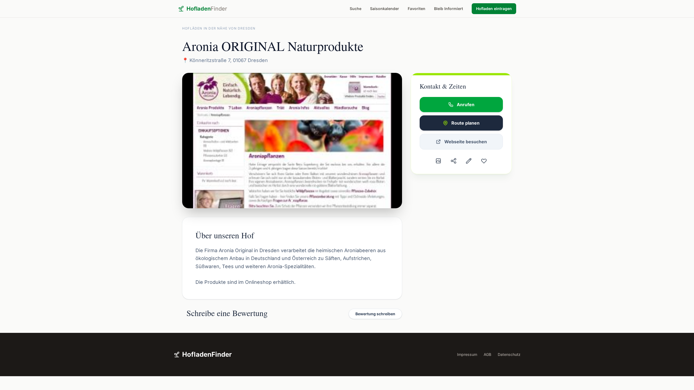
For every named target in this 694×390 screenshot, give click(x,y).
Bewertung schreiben (375, 313)
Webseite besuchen (465, 141)
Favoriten (416, 8)
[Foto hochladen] (438, 161)
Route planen (465, 123)
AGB (487, 354)
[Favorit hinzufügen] (484, 161)
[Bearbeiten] (469, 161)
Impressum (467, 354)
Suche (355, 8)
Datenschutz (509, 354)
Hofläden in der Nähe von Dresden (218, 28)
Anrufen (465, 104)
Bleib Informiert (448, 8)
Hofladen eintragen (494, 8)
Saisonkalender (384, 8)
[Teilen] (453, 161)
